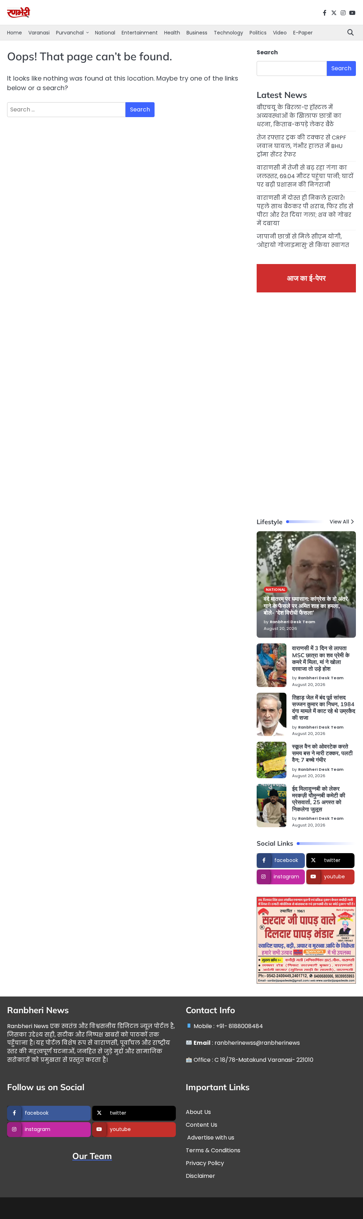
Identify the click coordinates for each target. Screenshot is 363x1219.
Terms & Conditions (213, 1150)
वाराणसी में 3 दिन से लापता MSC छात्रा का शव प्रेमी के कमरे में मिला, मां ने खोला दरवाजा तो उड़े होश (321, 658)
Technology (228, 32)
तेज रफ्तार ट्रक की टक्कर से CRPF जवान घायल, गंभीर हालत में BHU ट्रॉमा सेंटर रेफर (301, 146)
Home (14, 32)
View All (339, 522)
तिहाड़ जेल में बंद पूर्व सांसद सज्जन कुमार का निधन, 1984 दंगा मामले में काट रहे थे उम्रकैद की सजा (323, 707)
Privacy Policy (205, 1163)
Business (196, 32)
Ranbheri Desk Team (292, 622)
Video (280, 32)
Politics (258, 32)
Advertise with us (210, 1137)
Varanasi (39, 32)
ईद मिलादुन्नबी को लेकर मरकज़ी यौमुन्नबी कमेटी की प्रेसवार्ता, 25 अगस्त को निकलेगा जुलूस (318, 799)
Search (267, 52)
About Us (198, 1112)
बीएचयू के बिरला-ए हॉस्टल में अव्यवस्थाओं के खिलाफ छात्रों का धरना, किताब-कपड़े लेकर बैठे (299, 115)
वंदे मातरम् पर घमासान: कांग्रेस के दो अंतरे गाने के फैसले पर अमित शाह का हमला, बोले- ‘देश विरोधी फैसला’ (306, 605)
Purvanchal (70, 32)
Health (172, 32)
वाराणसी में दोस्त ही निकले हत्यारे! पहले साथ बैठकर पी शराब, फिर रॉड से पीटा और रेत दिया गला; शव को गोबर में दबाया (305, 210)
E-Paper (303, 32)
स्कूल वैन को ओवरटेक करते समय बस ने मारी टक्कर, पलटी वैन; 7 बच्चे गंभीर (322, 753)
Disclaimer (200, 1176)
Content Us (201, 1125)
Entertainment (140, 32)
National (105, 32)
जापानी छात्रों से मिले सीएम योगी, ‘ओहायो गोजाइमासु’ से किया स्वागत (303, 240)
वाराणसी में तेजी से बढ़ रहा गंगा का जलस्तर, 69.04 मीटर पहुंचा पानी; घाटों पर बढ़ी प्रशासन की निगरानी (305, 176)
